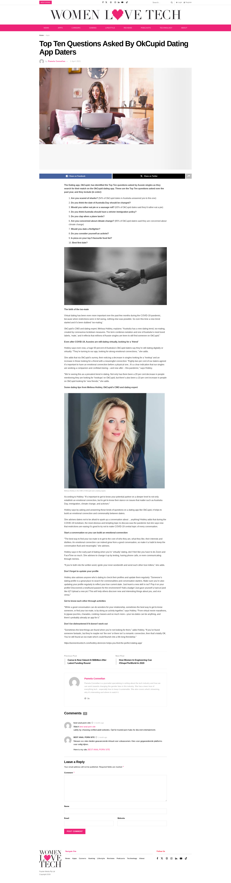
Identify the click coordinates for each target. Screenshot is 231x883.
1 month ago (102, 737)
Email (66, 818)
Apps (60, 28)
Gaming (93, 28)
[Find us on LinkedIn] (119, 2)
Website (121, 818)
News (46, 28)
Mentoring (45, 2)
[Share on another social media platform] (189, 176)
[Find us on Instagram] (115, 2)
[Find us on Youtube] (122, 2)
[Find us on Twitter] (106, 2)
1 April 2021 (75, 61)
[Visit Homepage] (115, 14)
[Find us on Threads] (111, 2)
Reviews (128, 28)
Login (180, 2)
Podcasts (146, 28)
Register (188, 2)
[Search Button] (171, 2)
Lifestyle (110, 28)
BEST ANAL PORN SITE (84, 737)
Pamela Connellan (56, 61)
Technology (166, 28)
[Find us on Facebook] (102, 2)
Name (66, 806)
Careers (76, 28)
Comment (69, 772)
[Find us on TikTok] (127, 2)
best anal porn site (82, 723)
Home (41, 35)
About (184, 28)
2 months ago (99, 723)
